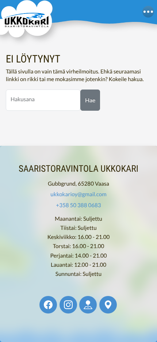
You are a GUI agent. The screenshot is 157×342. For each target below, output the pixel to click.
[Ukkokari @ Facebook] (48, 305)
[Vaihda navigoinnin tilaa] (148, 12)
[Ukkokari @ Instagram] (68, 305)
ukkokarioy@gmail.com (78, 194)
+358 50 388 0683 (78, 205)
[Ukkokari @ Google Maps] (108, 305)
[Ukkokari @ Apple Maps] (88, 305)
